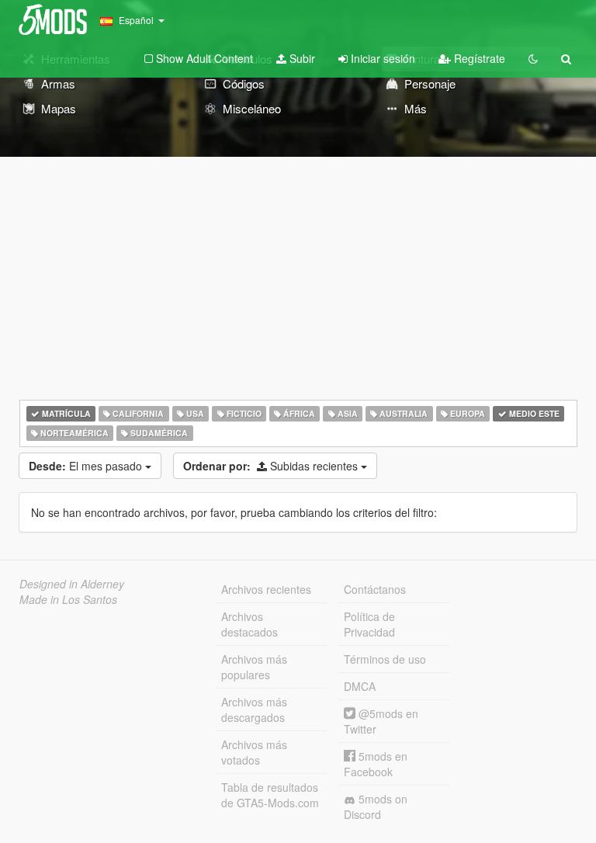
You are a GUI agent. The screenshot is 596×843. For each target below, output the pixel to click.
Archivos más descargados (254, 709)
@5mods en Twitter (381, 721)
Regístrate (478, 58)
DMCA (360, 686)
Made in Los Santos (68, 599)
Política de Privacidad (369, 624)
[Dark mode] (533, 58)
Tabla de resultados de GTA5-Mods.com (270, 794)
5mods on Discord (375, 806)
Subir (300, 58)
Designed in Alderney (71, 583)
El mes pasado (87, 466)
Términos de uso (385, 659)
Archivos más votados (254, 752)
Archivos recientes (266, 589)
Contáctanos (375, 589)
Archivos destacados (249, 624)
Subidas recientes (272, 466)
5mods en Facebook (375, 763)
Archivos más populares (254, 666)
